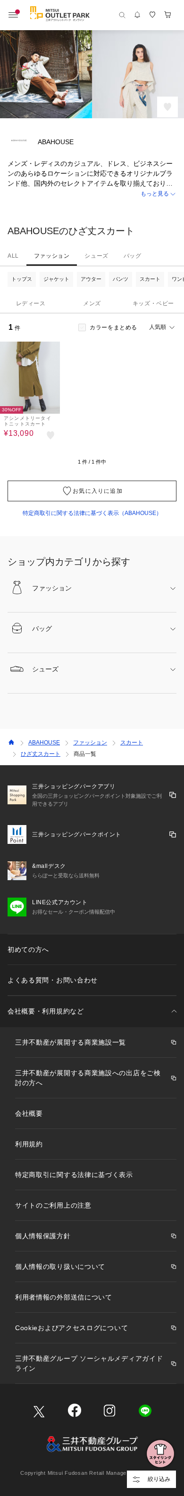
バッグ (133, 256)
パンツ (120, 279)
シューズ (96, 256)
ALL (13, 256)
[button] (92, 194)
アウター (91, 279)
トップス (21, 279)
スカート (150, 279)
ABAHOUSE (44, 742)
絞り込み (159, 1479)
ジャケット (56, 279)
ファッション (52, 256)
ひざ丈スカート (40, 754)
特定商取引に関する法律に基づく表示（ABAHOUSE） (92, 513)
